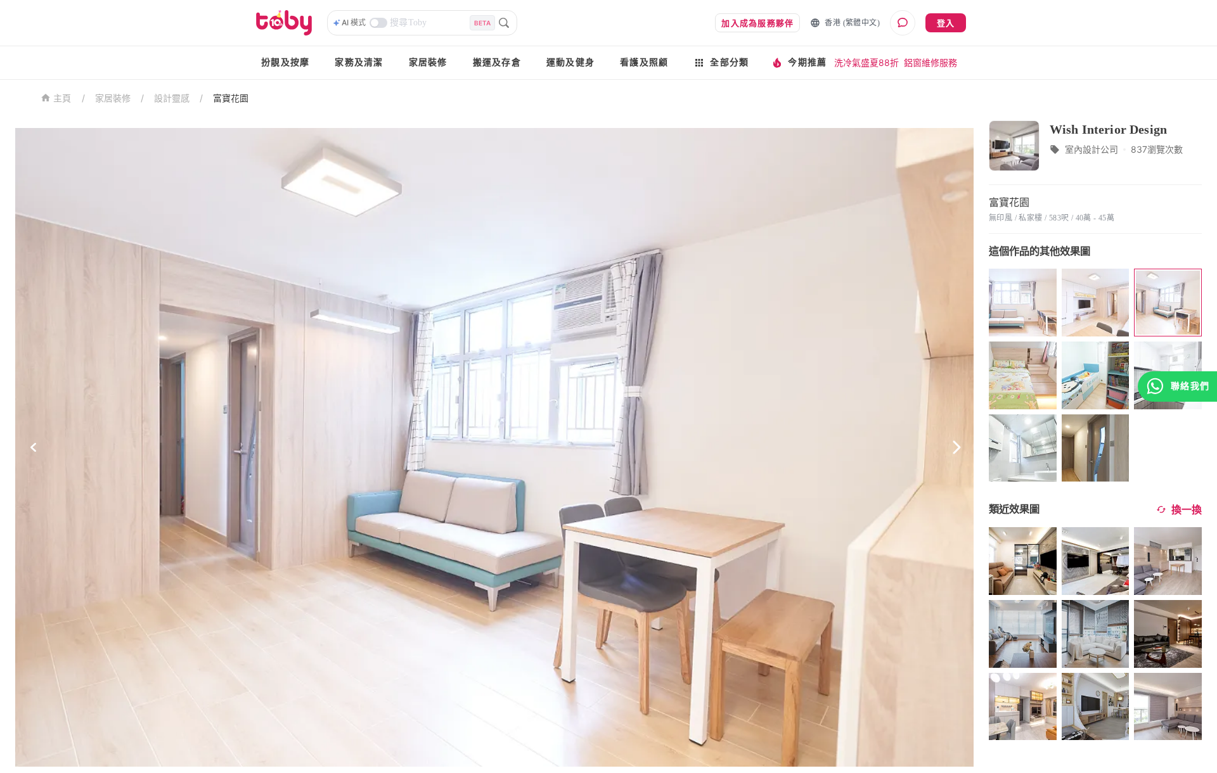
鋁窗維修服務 (930, 62)
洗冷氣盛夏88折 (866, 62)
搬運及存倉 (497, 62)
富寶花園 (230, 98)
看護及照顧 (644, 62)
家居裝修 (428, 62)
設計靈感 (172, 98)
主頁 (62, 98)
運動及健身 (570, 62)
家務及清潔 (359, 62)
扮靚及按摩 (285, 62)
